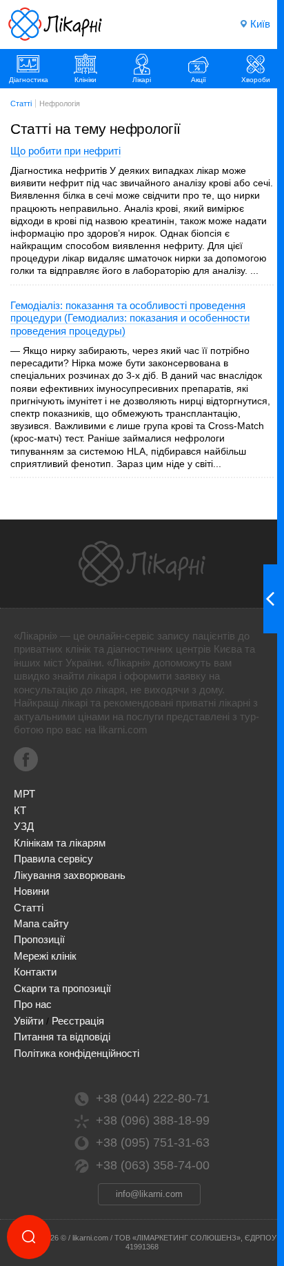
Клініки (85, 79)
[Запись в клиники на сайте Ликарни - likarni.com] (55, 24)
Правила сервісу (53, 858)
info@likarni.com (149, 1194)
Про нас (33, 1004)
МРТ (24, 794)
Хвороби (255, 79)
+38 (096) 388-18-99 (153, 1120)
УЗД (24, 826)
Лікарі (141, 79)
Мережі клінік (45, 956)
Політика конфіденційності (76, 1053)
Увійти (28, 1021)
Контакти (35, 972)
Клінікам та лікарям (59, 843)
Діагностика (28, 79)
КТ (20, 810)
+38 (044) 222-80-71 (153, 1098)
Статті (28, 907)
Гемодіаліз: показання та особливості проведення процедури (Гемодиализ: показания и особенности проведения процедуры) (130, 318)
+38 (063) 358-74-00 (153, 1165)
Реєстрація (78, 1021)
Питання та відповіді (62, 1036)
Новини (31, 891)
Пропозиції (39, 939)
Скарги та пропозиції (62, 988)
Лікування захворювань (69, 875)
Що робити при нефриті (65, 151)
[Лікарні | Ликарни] (142, 563)
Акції (198, 79)
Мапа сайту (41, 923)
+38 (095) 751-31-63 (153, 1142)
